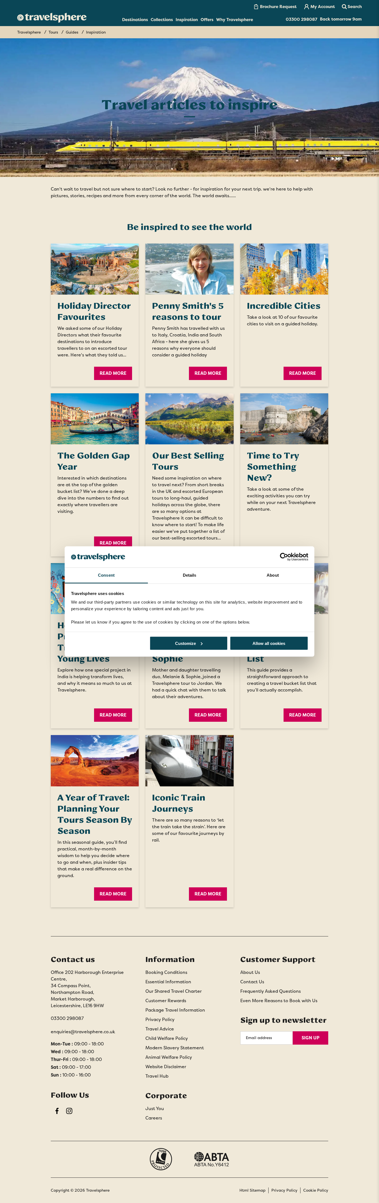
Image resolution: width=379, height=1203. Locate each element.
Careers (153, 1118)
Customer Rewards (165, 1001)
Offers (207, 19)
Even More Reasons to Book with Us (278, 1001)
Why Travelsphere (234, 19)
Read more (207, 715)
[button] (352, 6)
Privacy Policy (160, 1019)
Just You (154, 1108)
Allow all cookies (268, 643)
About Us (250, 972)
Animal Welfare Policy (168, 1057)
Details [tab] (189, 575)
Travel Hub (156, 1076)
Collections (162, 19)
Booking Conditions (166, 972)
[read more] (189, 269)
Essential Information (168, 982)
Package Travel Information (175, 1010)
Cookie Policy (315, 1190)
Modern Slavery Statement (174, 1048)
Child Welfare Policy (166, 1038)
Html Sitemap (252, 1190)
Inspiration (187, 19)
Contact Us (252, 982)
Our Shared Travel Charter (173, 991)
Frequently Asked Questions (270, 991)
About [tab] (273, 575)
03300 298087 (67, 1018)
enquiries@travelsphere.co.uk (83, 1032)
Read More (113, 373)
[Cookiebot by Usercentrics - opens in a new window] (284, 557)
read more (207, 373)
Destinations (135, 19)
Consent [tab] (106, 575)
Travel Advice (159, 1029)
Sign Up (310, 1038)
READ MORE (113, 715)
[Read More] (95, 269)
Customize (185, 643)
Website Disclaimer (165, 1067)
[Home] (52, 18)
